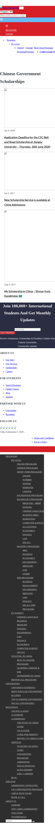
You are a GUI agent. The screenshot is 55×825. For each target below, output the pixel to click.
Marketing (29, 519)
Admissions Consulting (24, 785)
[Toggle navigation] (21, 7)
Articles (16, 742)
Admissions (23, 762)
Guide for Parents (27, 734)
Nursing (27, 507)
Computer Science (33, 523)
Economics (29, 531)
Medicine (28, 566)
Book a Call (18, 797)
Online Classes (12, 389)
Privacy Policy (40, 442)
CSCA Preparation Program (26, 789)
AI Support (17, 715)
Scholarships (24, 770)
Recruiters (10, 414)
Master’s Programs (28, 546)
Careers (9, 371)
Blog (8, 393)
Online (42, 52)
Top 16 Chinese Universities (26, 699)
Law (25, 538)
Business (27, 554)
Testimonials (11, 367)
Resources (12, 707)
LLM (25, 570)
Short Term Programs (43, 48)
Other (26, 574)
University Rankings (23, 687)
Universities (11, 410)
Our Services (11, 364)
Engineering (30, 562)
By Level (15, 44)
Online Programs (27, 464)
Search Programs (13, 385)
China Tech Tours (21, 793)
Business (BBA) (31, 515)
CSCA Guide (23, 730)
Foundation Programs (30, 495)
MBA (25, 550)
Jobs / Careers (25, 774)
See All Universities (22, 703)
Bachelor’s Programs (29, 499)
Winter (27, 484)
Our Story (10, 360)
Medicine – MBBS (32, 503)
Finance (27, 535)
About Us (11, 801)
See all (27, 542)
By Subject (17, 613)
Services (10, 781)
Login (9, 34)
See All (21, 652)
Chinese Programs (27, 468)
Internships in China (28, 676)
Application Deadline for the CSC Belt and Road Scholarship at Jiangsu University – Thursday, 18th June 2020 (27, 142)
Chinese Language (33, 511)
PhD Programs (25, 578)
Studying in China (21, 656)
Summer (49, 52)
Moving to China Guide (30, 738)
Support (9, 397)
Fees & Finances (26, 766)
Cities (20, 750)
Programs (11, 40)
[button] (1, 20)
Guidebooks (18, 719)
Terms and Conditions (44, 438)
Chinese (27, 491)
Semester (28, 487)
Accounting (30, 527)
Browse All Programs (24, 680)
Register (11, 30)
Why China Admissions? (24, 809)
